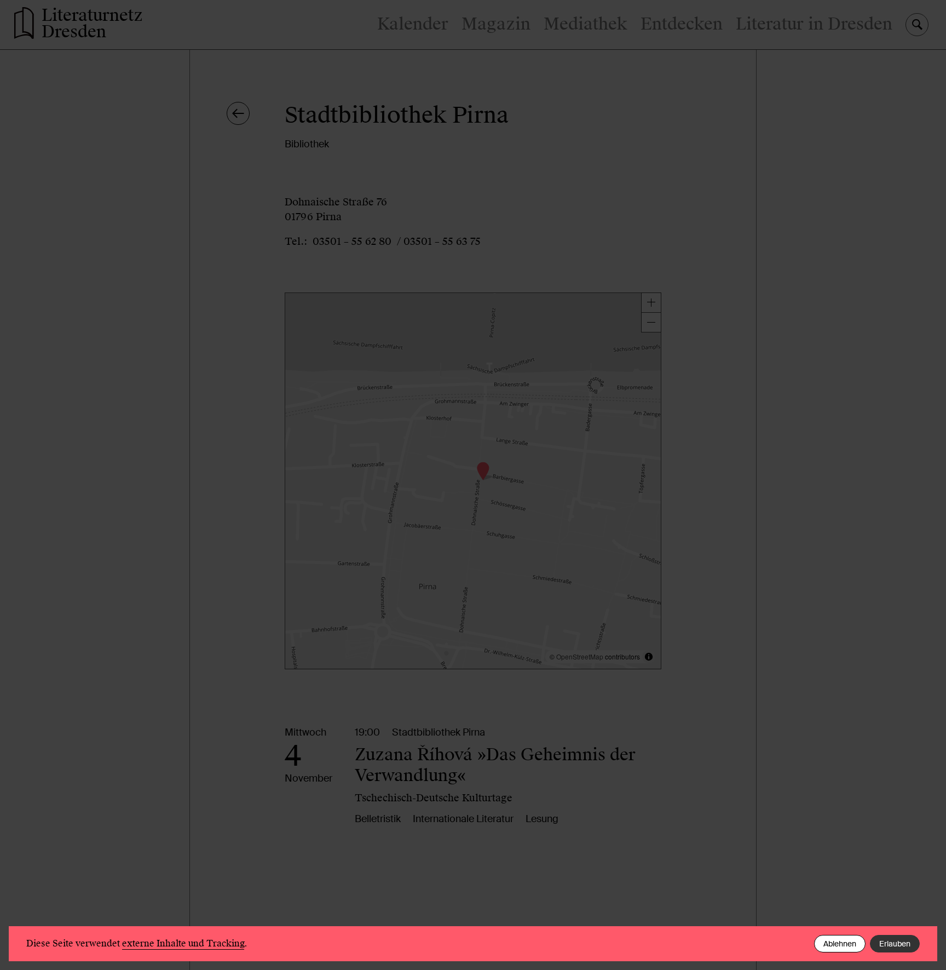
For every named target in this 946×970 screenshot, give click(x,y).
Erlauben (894, 944)
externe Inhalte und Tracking (183, 943)
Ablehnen (839, 944)
